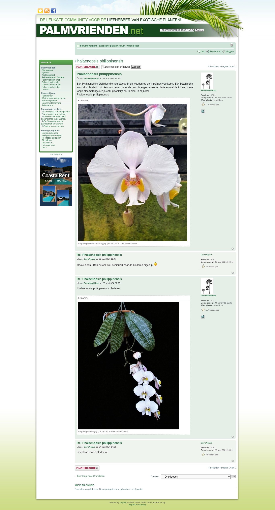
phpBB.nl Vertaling (137, 505)
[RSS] (47, 13)
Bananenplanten (49, 100)
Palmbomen (47, 95)
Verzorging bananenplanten (57, 111)
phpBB (123, 502)
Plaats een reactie (83, 65)
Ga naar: (155, 476)
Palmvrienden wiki (50, 82)
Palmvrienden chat (51, 80)
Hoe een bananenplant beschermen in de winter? (53, 117)
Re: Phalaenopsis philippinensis (99, 254)
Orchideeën (133, 46)
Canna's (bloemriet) (51, 103)
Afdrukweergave (231, 45)
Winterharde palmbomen (53, 98)
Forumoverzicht (88, 46)
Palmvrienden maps (51, 84)
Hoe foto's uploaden (51, 138)
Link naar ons (48, 145)
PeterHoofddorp (91, 78)
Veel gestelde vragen (52, 135)
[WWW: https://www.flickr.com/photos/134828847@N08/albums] (203, 111)
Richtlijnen (47, 140)
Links (44, 147)
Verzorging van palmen (55, 114)
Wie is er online (84, 485)
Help (203, 51)
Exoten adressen (50, 133)
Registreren (215, 51)
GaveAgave (89, 259)
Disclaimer (47, 142)
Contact (45, 89)
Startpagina (47, 70)
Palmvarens (47, 105)
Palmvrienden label (51, 87)
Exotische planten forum (112, 46)
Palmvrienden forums (53, 77)
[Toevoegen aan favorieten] (40, 13)
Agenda (45, 72)
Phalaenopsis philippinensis (99, 61)
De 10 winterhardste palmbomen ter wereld (52, 122)
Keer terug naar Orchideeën (90, 476)
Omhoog (233, 249)
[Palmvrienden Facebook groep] (54, 13)
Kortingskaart (48, 75)
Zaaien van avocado (54, 126)
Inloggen (229, 51)
